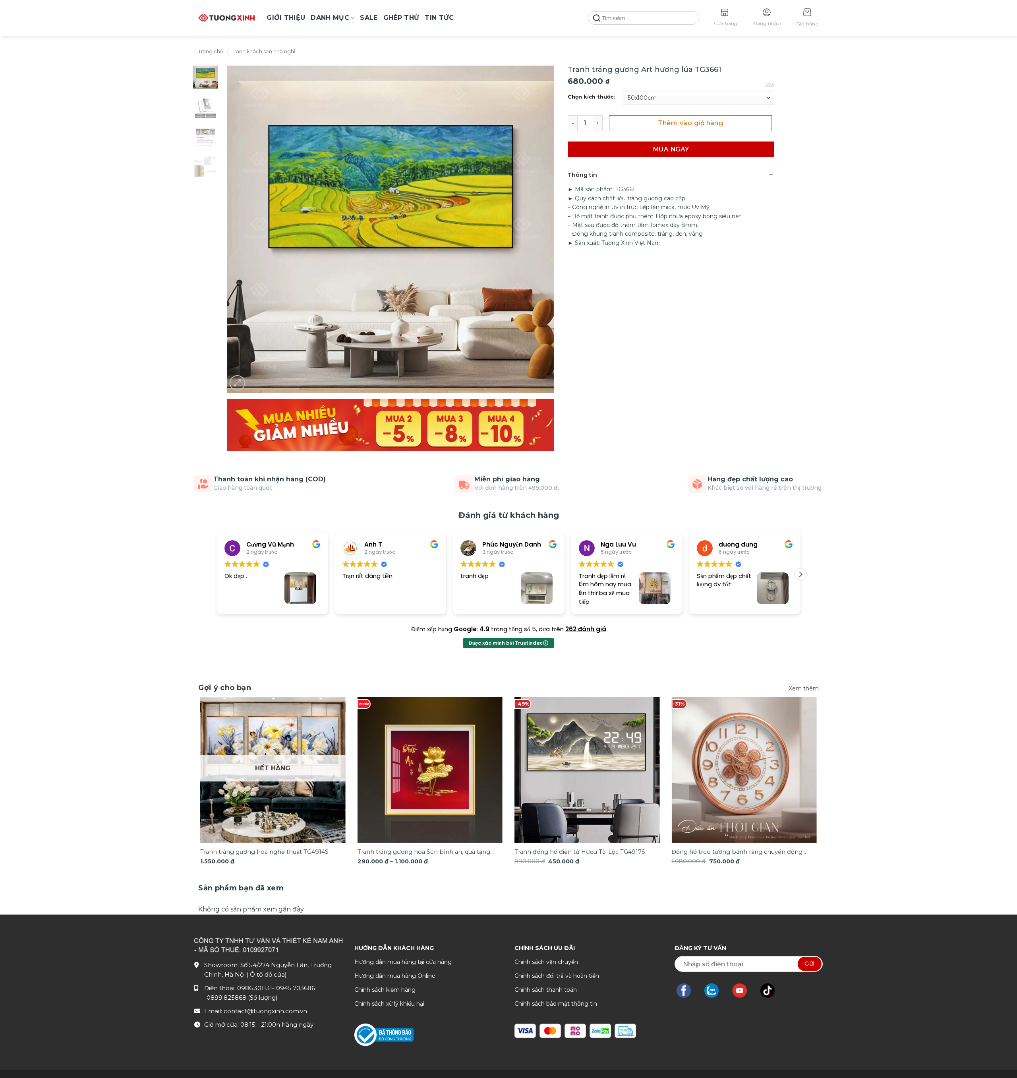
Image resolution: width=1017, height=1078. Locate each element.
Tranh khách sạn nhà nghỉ (263, 51)
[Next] (800, 756)
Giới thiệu (286, 17)
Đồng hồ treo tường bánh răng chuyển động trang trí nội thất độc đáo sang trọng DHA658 (737, 852)
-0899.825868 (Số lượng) (241, 997)
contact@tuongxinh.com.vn (265, 1011)
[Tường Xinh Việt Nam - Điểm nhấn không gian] (226, 18)
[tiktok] (771, 990)
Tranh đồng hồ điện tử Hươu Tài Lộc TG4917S (579, 851)
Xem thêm (804, 688)
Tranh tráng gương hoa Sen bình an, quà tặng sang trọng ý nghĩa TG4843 (424, 852)
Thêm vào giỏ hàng (690, 123)
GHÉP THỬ (401, 17)
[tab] (241, 888)
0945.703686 (295, 988)
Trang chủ (211, 51)
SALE (368, 17)
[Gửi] (596, 18)
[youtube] (743, 990)
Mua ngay (671, 149)
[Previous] (217, 756)
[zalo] (715, 990)
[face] (688, 990)
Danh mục (330, 17)
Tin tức (439, 17)
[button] (807, 18)
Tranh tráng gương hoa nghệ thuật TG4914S (264, 851)
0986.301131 (254, 988)
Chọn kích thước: (591, 97)
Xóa (769, 85)
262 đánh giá (585, 629)
